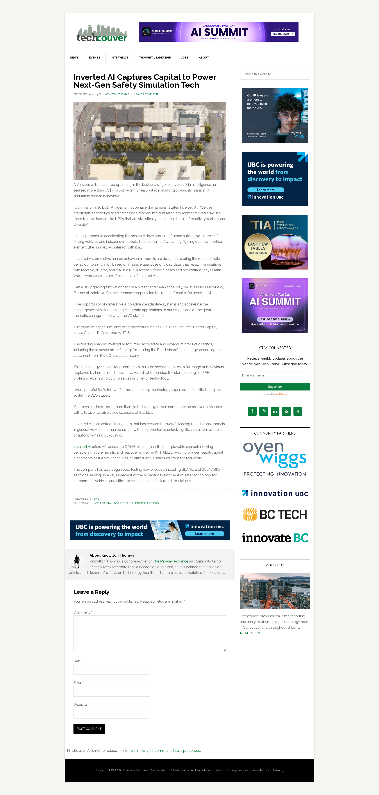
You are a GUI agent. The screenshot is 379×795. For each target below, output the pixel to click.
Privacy (278, 770)
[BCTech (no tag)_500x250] (275, 530)
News (95, 498)
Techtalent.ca (260, 770)
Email (78, 683)
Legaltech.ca (239, 770)
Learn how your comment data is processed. (165, 751)
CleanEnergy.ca (182, 770)
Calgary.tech (159, 770)
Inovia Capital (102, 503)
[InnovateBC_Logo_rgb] (275, 541)
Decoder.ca (203, 770)
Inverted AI (82, 447)
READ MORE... (251, 633)
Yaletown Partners (145, 503)
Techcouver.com (102, 32)
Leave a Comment (146, 94)
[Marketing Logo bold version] (275, 476)
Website (80, 705)
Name (79, 661)
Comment (82, 612)
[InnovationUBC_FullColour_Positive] (275, 495)
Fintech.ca (221, 770)
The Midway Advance (170, 561)
